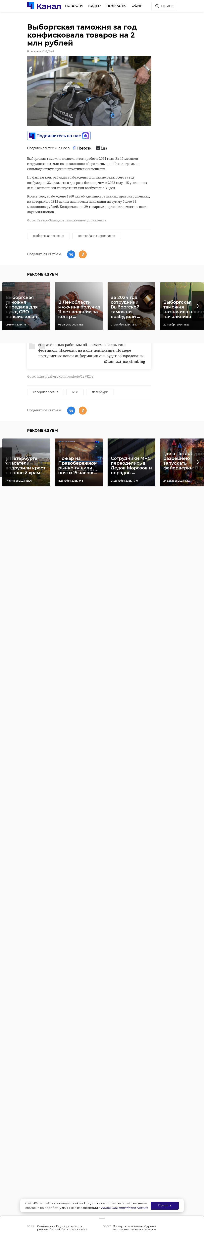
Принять (164, 1205)
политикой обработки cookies (124, 1208)
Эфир (137, 6)
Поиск (167, 6)
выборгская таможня (48, 236)
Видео (94, 6)
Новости (74, 6)
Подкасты (116, 6)
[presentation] (6, 306)
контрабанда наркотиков (96, 236)
